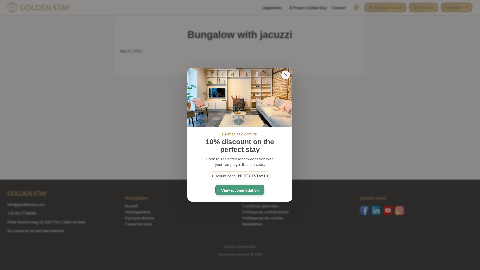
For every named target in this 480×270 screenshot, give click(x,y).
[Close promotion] (286, 75)
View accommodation (240, 190)
